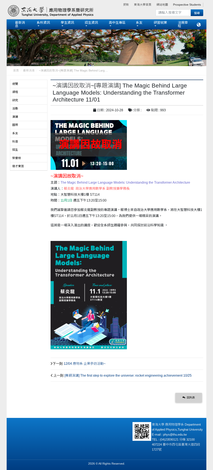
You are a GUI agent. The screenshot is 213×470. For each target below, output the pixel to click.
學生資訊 (67, 22)
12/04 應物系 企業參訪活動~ (84, 363)
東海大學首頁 (142, 4)
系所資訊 (43, 22)
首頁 (16, 70)
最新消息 (20, 24)
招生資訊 (91, 22)
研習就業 (160, 22)
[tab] (28, 84)
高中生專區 (117, 22)
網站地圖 (162, 4)
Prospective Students (187, 4)
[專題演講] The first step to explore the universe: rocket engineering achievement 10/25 (128, 375)
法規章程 (183, 24)
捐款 (126, 4)
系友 (139, 22)
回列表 (190, 397)
